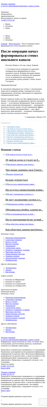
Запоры (8, 270)
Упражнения (10, 246)
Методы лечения (11, 244)
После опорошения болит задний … (21, 139)
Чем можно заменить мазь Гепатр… (21, 131)
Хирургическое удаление (15, 258)
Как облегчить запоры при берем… (21, 135)
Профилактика (11, 260)
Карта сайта (5, 368)
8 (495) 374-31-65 (8, 20)
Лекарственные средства (15, 254)
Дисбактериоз (10, 268)
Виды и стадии (11, 242)
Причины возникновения (15, 238)
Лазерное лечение (12, 256)
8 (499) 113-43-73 (7, 374)
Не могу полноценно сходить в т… (21, 137)
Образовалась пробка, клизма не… (20, 133)
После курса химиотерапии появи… (21, 143)
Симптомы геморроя (13, 240)
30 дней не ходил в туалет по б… (20, 129)
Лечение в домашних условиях (17, 250)
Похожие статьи (13, 127)
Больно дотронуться (15, 141)
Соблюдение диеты (13, 248)
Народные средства (13, 252)
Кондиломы (10, 272)
